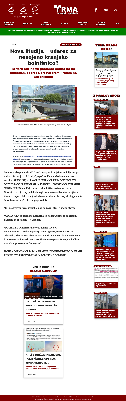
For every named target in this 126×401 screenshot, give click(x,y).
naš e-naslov (91, 396)
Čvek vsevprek (46, 24)
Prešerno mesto (83, 23)
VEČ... (118, 24)
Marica (64, 24)
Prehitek (27, 23)
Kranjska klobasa (9, 23)
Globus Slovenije (101, 23)
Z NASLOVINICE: (106, 95)
